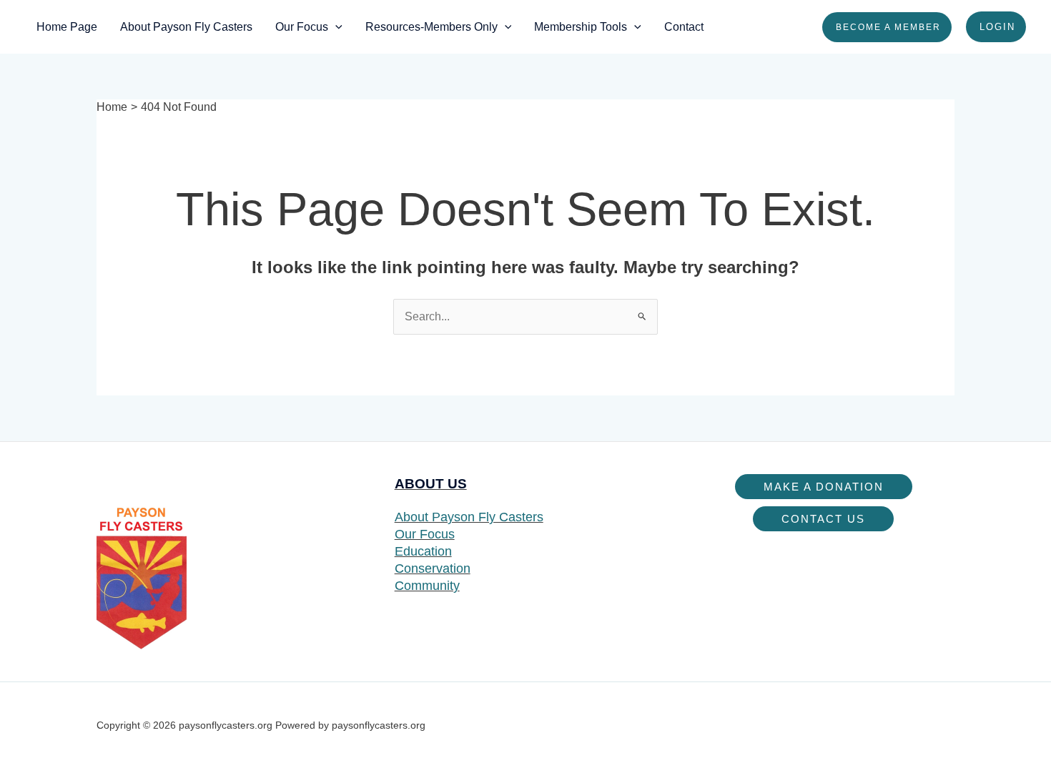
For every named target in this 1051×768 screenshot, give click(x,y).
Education (423, 551)
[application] (335, 27)
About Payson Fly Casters (469, 517)
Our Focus (425, 534)
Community (427, 586)
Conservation (432, 568)
